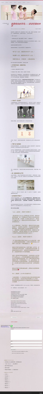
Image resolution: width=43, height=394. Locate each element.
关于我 (6, 374)
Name (12, 341)
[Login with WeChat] (11, 326)
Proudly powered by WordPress (16, 392)
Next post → (38, 317)
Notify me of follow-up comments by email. (20, 351)
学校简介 (2, 2)
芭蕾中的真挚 (7, 367)
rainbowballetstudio (17, 28)
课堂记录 (6, 385)
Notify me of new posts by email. (18, 353)
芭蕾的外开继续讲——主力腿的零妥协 (11, 369)
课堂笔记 (15, 2)
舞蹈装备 (11, 2)
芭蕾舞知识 (19, 2)
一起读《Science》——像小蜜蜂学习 (11, 363)
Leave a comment (38, 28)
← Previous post (14, 317)
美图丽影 (24, 2)
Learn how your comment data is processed (5, 326)
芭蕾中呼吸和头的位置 (9, 365)
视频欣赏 (6, 383)
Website (12, 346)
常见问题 (28, 2)
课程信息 (7, 2)
